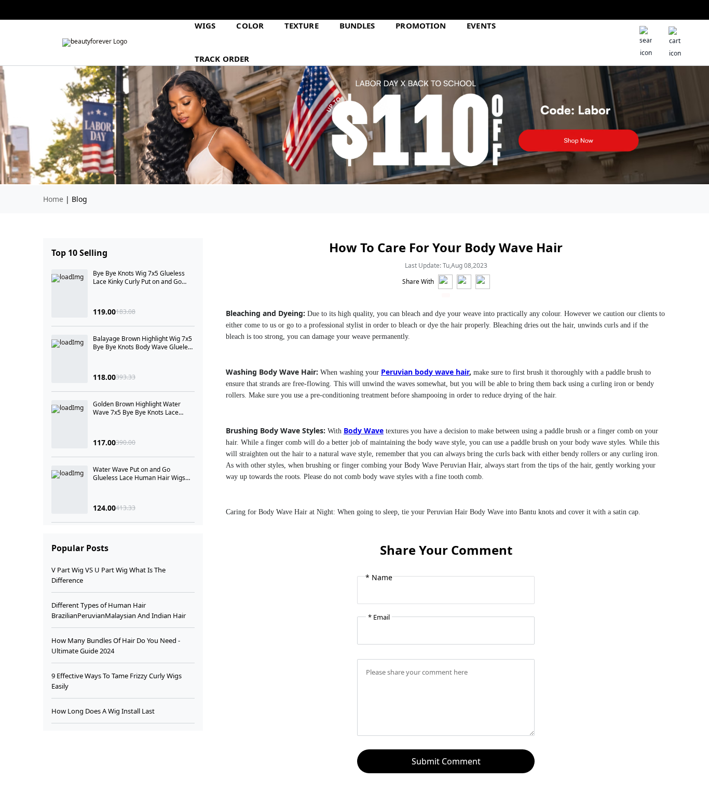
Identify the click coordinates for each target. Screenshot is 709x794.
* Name (378, 577)
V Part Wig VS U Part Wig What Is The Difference (108, 575)
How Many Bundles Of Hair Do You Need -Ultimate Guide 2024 (115, 645)
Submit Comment (446, 761)
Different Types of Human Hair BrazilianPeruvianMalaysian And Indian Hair (118, 610)
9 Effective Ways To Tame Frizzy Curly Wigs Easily (116, 681)
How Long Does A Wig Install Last (103, 711)
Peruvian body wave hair (425, 372)
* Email (379, 617)
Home (53, 199)
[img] (94, 42)
